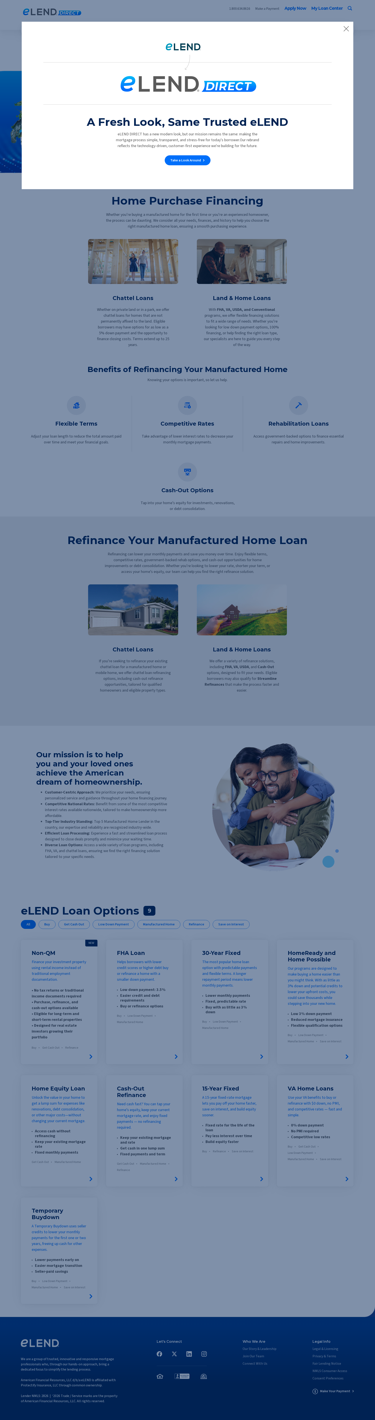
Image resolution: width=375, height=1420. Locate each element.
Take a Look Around (185, 160)
